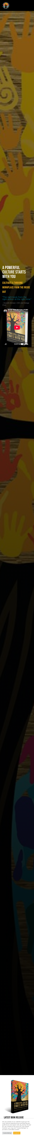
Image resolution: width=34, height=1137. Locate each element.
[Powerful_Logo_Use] (6, 2)
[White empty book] (17, 1079)
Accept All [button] (16, 1133)
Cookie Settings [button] (7, 1133)
